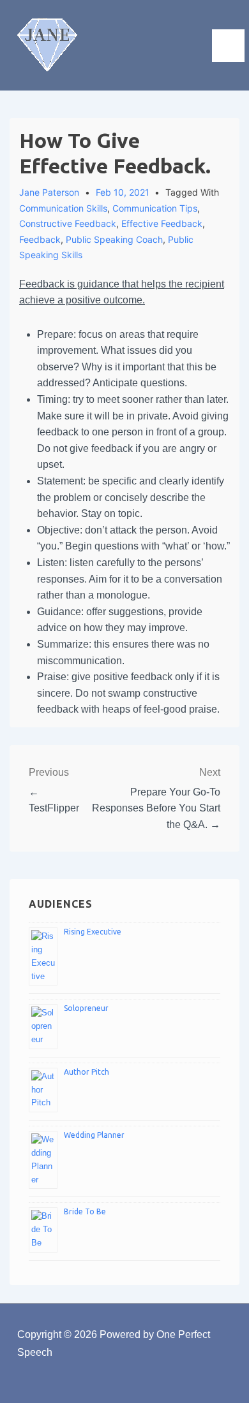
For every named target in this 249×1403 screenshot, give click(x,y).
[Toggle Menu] (228, 45)
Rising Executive (92, 931)
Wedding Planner (94, 1135)
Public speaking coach (114, 239)
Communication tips (154, 208)
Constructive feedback (67, 223)
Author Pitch (86, 1072)
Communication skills (63, 208)
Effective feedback (161, 223)
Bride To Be (85, 1211)
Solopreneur (86, 1008)
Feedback (40, 239)
